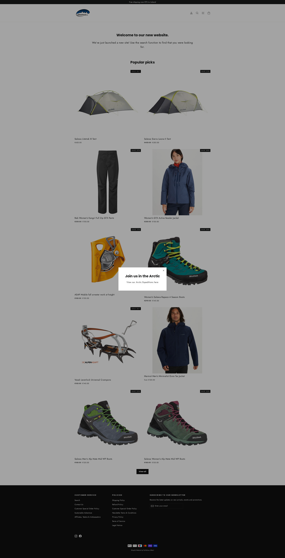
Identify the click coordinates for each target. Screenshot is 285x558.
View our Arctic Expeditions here (142, 282)
